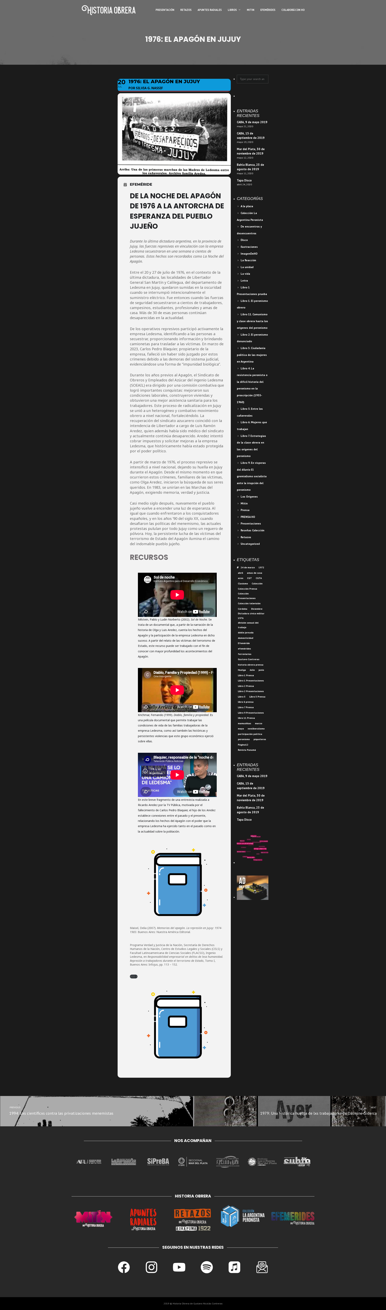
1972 (261, 567)
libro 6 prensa (246, 701)
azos (240, 578)
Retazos (246, 537)
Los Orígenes (249, 496)
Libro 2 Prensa (246, 685)
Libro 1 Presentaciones (251, 680)
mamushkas (244, 723)
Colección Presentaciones (247, 596)
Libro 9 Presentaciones (251, 712)
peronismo (244, 739)
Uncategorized (250, 544)
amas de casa (254, 572)
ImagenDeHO (249, 253)
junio (261, 669)
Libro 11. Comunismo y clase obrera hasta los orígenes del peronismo (252, 321)
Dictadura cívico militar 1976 (251, 616)
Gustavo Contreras (248, 659)
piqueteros (260, 739)
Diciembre (256, 608)
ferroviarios (244, 654)
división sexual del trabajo (248, 625)
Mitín (244, 503)
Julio (252, 669)
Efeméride (244, 643)
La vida (245, 274)
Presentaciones (251, 523)
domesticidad (245, 637)
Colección (257, 583)
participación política (250, 733)
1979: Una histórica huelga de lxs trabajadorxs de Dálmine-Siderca (318, 1111)
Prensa (245, 510)
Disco (244, 240)
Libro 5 (241, 696)
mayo (241, 728)
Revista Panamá (247, 749)
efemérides (244, 648)
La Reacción (248, 260)
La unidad (247, 267)
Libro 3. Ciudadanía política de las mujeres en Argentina (252, 354)
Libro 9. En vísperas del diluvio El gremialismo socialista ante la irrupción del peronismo (252, 476)
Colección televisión (249, 603)
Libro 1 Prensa (246, 675)
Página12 (243, 744)
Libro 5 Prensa (257, 696)
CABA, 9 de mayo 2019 (252, 122)
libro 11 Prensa (246, 717)
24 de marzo (248, 567)
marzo (258, 723)
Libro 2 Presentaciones (251, 691)
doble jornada (246, 632)
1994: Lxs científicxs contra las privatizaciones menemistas (61, 1111)
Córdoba (242, 608)
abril (240, 572)
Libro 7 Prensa (246, 707)
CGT (249, 578)
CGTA (259, 578)
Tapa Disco (244, 180)
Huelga (242, 669)
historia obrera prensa (250, 664)
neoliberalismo (256, 728)
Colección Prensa (247, 588)
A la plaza (247, 206)
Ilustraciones (249, 247)
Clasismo (243, 583)
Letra (244, 280)
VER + (134, 976)
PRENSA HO (248, 517)
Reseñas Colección (252, 530)
